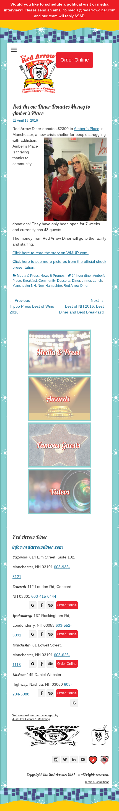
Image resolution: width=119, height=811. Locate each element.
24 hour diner (82, 276)
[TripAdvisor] (50, 605)
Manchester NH (24, 286)
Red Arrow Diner (76, 286)
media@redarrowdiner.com (91, 10)
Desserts (63, 281)
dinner (86, 281)
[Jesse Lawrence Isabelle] (93, 761)
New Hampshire (50, 286)
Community (46, 281)
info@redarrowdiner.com (37, 547)
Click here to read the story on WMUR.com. (50, 253)
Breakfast (30, 281)
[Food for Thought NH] (104, 761)
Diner (76, 281)
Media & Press (28, 276)
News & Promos (52, 276)
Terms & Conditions (97, 781)
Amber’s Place (86, 128)
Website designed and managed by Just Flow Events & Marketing (35, 717)
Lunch (97, 281)
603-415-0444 (43, 596)
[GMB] (33, 605)
